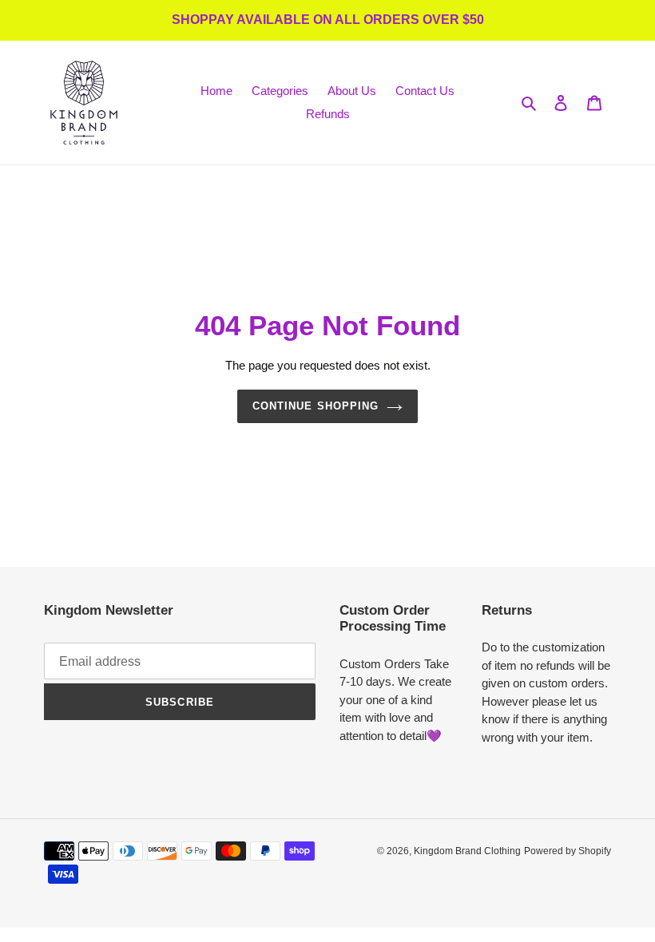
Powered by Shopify (567, 851)
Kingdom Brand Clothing (467, 851)
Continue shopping (315, 406)
